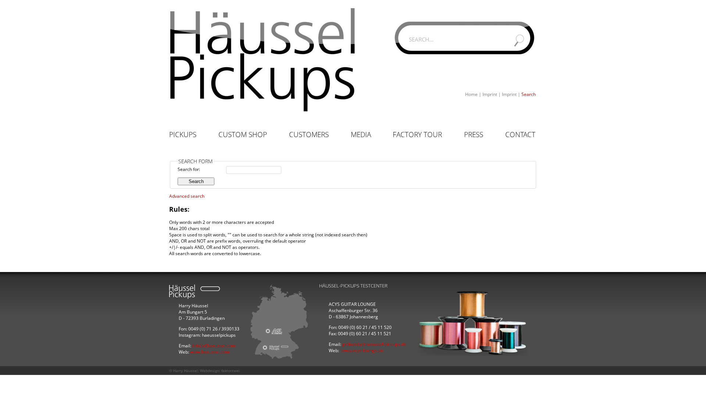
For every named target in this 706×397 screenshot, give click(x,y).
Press (473, 134)
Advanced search (186, 196)
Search (528, 94)
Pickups (182, 134)
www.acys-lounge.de (362, 350)
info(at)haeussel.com (213, 346)
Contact (520, 134)
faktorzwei (230, 370)
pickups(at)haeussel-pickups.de (374, 344)
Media (361, 134)
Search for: (189, 169)
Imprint (489, 94)
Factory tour (417, 134)
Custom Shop (242, 134)
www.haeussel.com (209, 352)
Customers (309, 134)
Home (471, 94)
